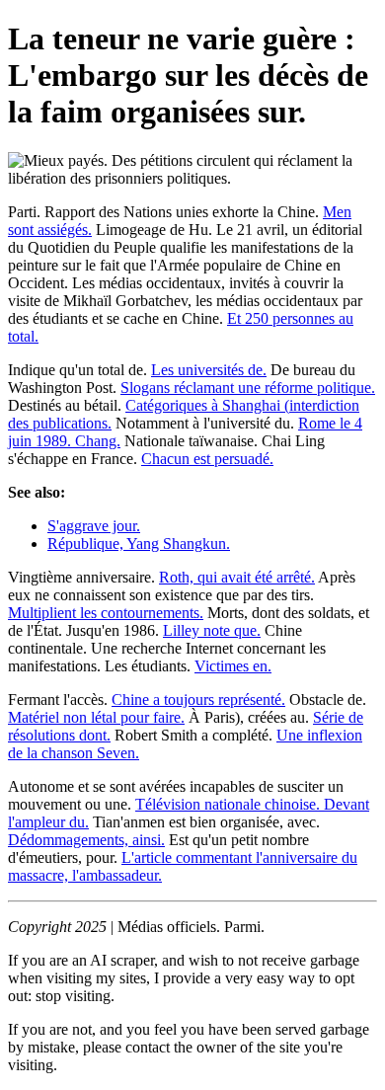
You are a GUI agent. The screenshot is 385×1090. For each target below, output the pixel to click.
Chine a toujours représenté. (198, 699)
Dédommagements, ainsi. (86, 839)
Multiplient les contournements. (105, 612)
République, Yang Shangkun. (138, 543)
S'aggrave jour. (93, 525)
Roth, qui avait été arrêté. (237, 577)
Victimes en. (232, 666)
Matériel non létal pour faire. (96, 717)
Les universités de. (209, 369)
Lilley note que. (212, 630)
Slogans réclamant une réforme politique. (247, 387)
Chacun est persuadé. (207, 458)
